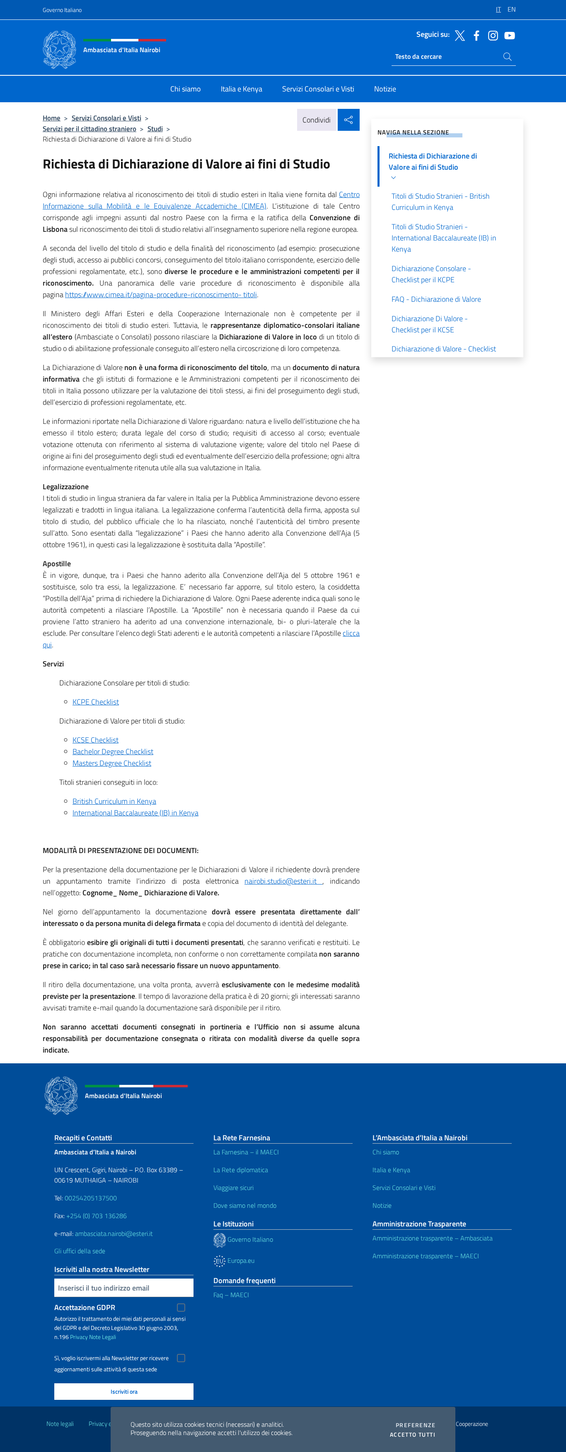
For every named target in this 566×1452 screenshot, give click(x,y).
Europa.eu (240, 1260)
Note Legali (102, 1336)
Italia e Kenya (391, 1170)
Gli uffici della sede (79, 1251)
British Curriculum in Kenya (114, 801)
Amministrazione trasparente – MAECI (425, 1256)
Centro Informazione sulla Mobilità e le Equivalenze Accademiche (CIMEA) (201, 200)
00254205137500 (91, 1198)
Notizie (382, 1205)
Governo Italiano (62, 9)
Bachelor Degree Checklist (113, 751)
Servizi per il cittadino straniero (89, 128)
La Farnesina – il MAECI (246, 1152)
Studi (155, 128)
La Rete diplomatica (240, 1170)
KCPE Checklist (96, 701)
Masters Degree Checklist (112, 763)
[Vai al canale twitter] (458, 35)
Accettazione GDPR (84, 1307)
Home (51, 118)
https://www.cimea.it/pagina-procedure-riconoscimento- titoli (161, 294)
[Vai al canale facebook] (474, 35)
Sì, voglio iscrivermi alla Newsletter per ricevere (111, 1358)
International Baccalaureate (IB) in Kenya (135, 812)
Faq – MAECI (231, 1295)
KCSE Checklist (96, 739)
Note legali (60, 1423)
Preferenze (415, 1425)
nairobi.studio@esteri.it (283, 881)
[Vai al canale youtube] (507, 35)
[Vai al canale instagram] (491, 35)
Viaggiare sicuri (233, 1187)
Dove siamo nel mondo (244, 1205)
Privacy (79, 1336)
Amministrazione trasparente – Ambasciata (432, 1238)
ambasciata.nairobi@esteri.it (114, 1233)
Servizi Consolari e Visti (106, 118)
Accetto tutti (412, 1435)
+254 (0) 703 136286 (96, 1216)
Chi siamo (385, 1152)
